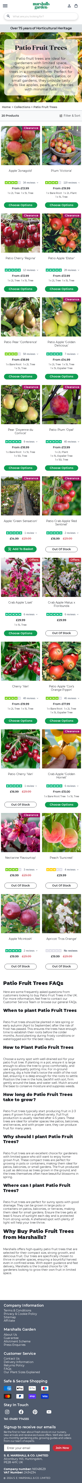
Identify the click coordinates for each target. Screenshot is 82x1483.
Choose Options (20, 205)
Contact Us (12, 1358)
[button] (5, 6)
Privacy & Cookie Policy (20, 1314)
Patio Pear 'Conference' (20, 342)
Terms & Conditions (17, 1310)
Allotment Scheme (17, 1341)
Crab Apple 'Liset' (20, 602)
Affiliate (9, 1320)
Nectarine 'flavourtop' (20, 858)
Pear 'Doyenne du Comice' (20, 431)
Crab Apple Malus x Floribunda (61, 604)
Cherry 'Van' (20, 686)
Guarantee (11, 1338)
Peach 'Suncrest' (61, 858)
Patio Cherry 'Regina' (20, 258)
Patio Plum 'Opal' (61, 430)
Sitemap (10, 1317)
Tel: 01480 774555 (16, 1419)
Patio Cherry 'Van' (20, 774)
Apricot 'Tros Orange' (61, 939)
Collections (22, 107)
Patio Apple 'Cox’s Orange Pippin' (61, 688)
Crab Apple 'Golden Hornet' (61, 775)
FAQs (8, 1369)
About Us (10, 1334)
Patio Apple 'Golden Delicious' (62, 343)
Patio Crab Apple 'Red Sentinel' (61, 522)
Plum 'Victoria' (61, 171)
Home (6, 107)
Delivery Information (18, 1362)
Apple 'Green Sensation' (20, 521)
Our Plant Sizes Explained (22, 1372)
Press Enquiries (14, 1345)
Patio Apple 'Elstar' (61, 258)
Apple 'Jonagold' (20, 171)
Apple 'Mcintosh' (20, 939)
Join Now (62, 1448)
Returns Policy (14, 1365)
